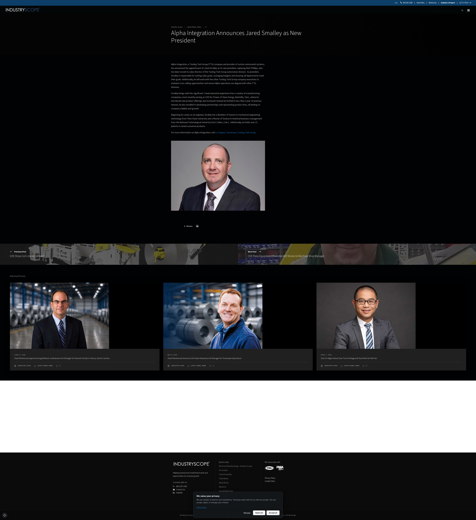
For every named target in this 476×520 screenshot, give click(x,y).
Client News (223, 478)
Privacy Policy (270, 478)
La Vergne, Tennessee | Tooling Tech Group (236, 132)
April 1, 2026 (326, 355)
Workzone (433, 2)
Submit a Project (448, 2)
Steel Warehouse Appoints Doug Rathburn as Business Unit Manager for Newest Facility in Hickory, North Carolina (61, 358)
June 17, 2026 (20, 355)
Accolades (223, 470)
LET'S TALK (464, 2)
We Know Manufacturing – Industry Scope (235, 466)
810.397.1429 (407, 2)
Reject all (259, 513)
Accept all (273, 513)
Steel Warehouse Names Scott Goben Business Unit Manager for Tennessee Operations (204, 358)
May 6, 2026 (172, 355)
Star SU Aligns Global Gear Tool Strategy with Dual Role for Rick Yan (349, 358)
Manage (247, 513)
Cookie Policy (270, 481)
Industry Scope (177, 27)
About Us (222, 487)
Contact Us (180, 489)
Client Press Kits (225, 474)
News (199, 27)
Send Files (421, 2)
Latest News (191, 27)
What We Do (224, 482)
